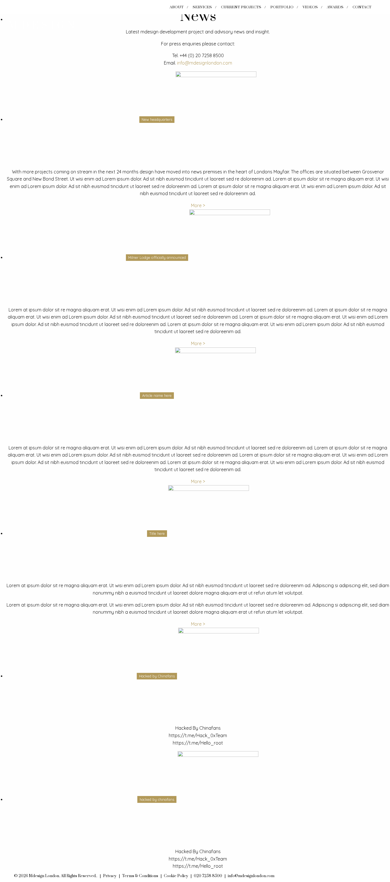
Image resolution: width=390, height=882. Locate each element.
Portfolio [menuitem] (281, 7)
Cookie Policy (176, 876)
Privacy (109, 876)
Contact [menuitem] (362, 7)
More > (198, 205)
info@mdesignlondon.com (204, 63)
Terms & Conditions (140, 876)
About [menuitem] (177, 7)
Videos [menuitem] (310, 7)
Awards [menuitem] (335, 7)
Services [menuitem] (202, 7)
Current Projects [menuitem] (241, 7)
